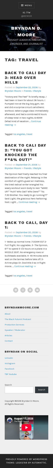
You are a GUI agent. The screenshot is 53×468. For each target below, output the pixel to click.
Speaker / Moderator (15, 330)
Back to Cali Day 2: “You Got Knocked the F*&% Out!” (26, 152)
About (7, 314)
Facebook (9, 369)
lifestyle (37, 90)
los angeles (19, 134)
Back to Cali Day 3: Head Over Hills (26, 77)
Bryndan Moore (13, 90)
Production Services (14, 324)
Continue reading (29, 202)
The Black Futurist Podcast (18, 319)
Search (8, 385)
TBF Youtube (11, 374)
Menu (28, 5)
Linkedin (9, 358)
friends (28, 90)
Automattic (39, 462)
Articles (8, 335)
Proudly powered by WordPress (26, 459)
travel (29, 134)
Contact (9, 341)
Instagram (10, 363)
